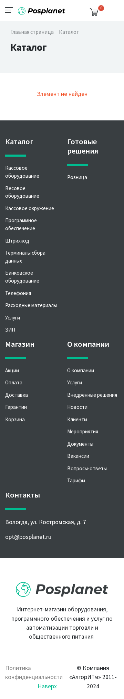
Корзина (15, 419)
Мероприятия (82, 431)
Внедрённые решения (92, 395)
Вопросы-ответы (87, 468)
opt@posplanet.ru (28, 537)
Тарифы (76, 480)
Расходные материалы (31, 305)
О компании (80, 370)
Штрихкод (17, 240)
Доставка (16, 395)
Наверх (47, 686)
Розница (77, 177)
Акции (12, 370)
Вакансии (78, 456)
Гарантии (16, 407)
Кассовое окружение (29, 208)
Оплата (13, 382)
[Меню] (11, 9)
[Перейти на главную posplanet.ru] (62, 586)
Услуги (12, 317)
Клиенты (77, 419)
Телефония (18, 293)
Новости (77, 407)
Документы (80, 444)
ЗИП (10, 329)
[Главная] (41, 8)
